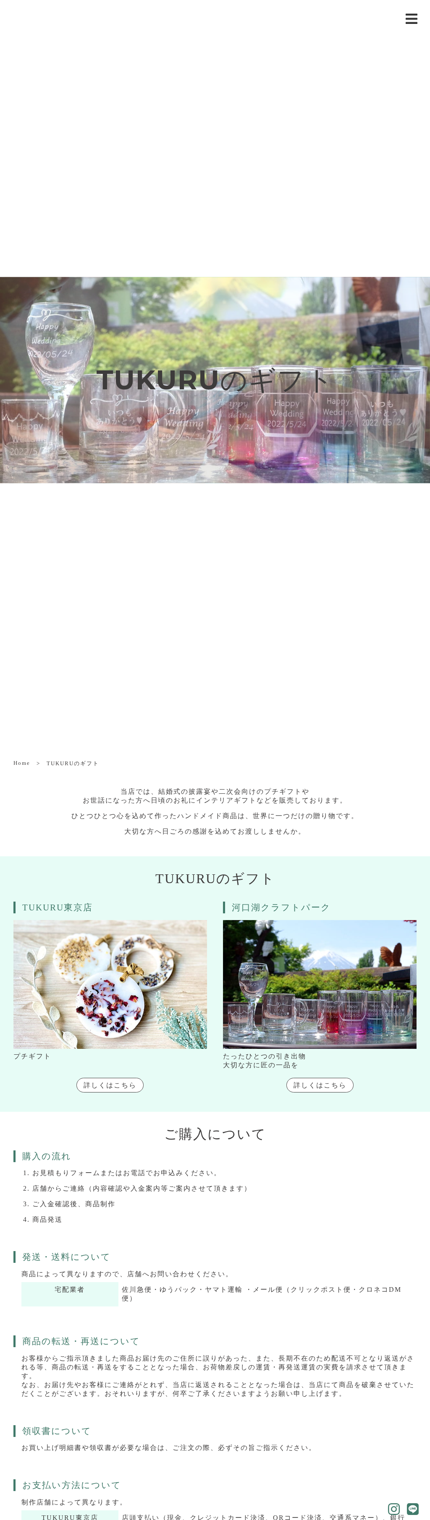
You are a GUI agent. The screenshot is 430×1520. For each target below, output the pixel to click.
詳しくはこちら (110, 1085)
